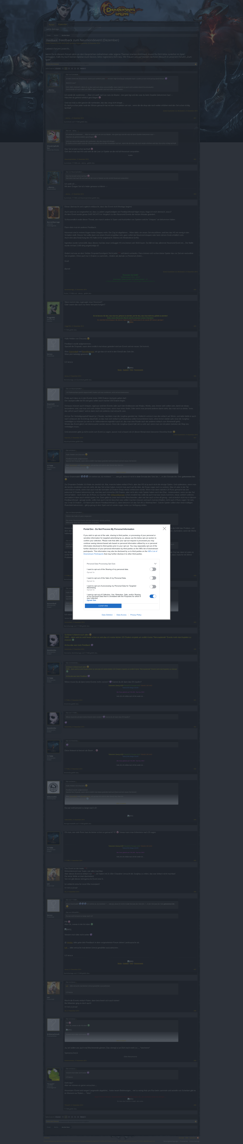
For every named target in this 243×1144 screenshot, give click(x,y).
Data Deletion (107, 615)
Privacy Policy (135, 615)
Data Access (121, 615)
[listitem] (121, 563)
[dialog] (121, 572)
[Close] (165, 529)
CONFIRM (103, 606)
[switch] (153, 569)
